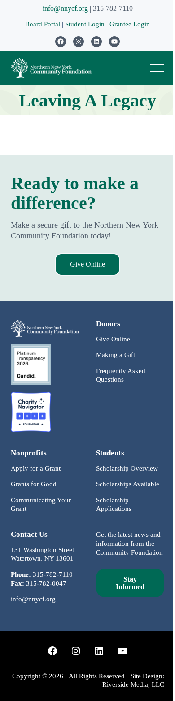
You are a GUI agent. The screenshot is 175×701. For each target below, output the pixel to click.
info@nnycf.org (65, 8)
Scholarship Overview (127, 468)
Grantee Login (129, 24)
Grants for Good (34, 484)
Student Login (85, 24)
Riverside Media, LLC (133, 684)
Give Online (87, 264)
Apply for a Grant (36, 468)
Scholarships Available (127, 484)
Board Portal (42, 24)
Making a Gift (115, 354)
